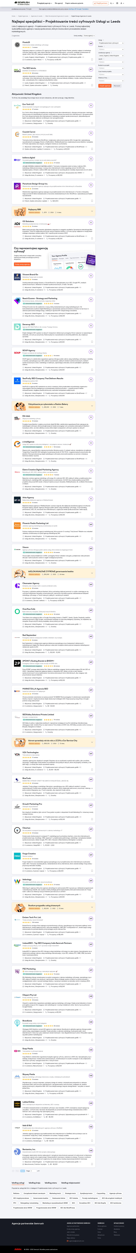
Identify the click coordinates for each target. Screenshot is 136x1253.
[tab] (18, 1183)
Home (13, 16)
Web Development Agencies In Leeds (56, 16)
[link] (59, 3)
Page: (28, 1171)
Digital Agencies (23, 16)
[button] (112, 3)
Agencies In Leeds (36, 16)
